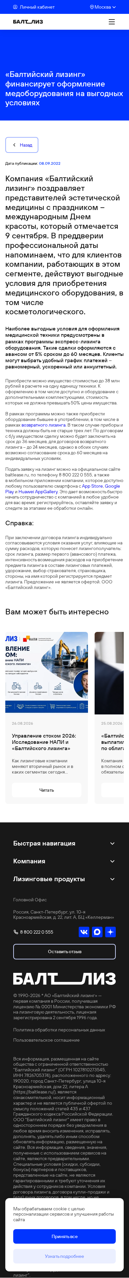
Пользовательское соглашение (46, 1040)
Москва (103, 7)
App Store (92, 486)
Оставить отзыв (64, 951)
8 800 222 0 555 (36, 932)
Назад (26, 145)
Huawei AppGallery (38, 492)
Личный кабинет (37, 7)
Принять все (65, 1236)
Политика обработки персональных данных (59, 1030)
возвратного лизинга (43, 425)
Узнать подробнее (64, 1256)
